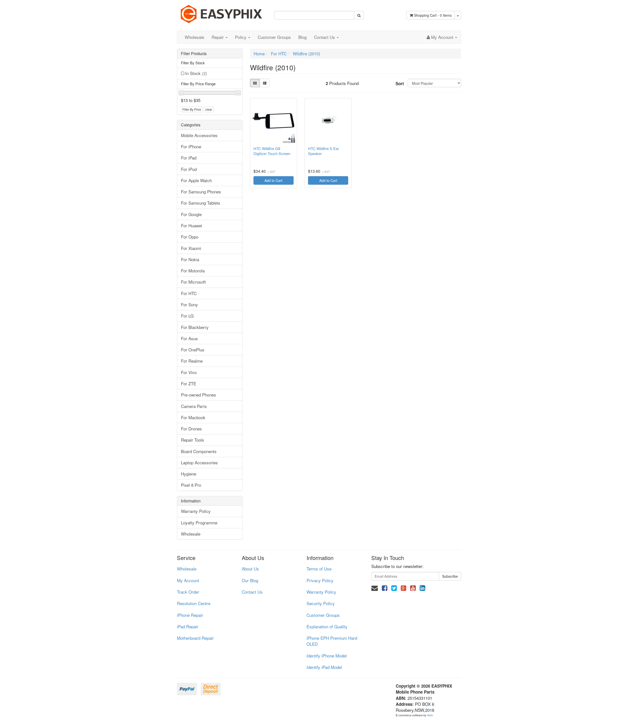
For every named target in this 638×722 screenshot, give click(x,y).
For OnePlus (192, 349)
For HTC (189, 293)
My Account (188, 580)
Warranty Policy (196, 511)
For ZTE (188, 383)
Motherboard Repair (195, 638)
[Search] (359, 15)
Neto (430, 715)
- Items (433, 15)
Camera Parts (194, 406)
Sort (400, 83)
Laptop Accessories (199, 462)
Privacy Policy (320, 580)
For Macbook (193, 417)
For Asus (189, 338)
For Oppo (189, 237)
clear (208, 109)
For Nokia (190, 259)
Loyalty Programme (199, 522)
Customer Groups (274, 37)
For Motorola (193, 270)
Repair (218, 37)
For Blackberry (195, 327)
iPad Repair (187, 626)
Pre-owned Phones (198, 395)
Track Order (188, 592)
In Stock (196, 73)
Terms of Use (319, 568)
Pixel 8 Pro (191, 485)
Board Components (199, 451)
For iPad (188, 158)
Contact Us (325, 37)
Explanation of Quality (327, 626)
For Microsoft (193, 282)
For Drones (191, 428)
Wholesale (194, 37)
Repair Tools (192, 440)
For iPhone (191, 146)
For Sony (189, 304)
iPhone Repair (190, 615)
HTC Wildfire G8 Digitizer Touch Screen (271, 151)
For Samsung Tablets (200, 203)
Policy (241, 37)
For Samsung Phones (201, 191)
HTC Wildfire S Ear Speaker (323, 151)
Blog (302, 37)
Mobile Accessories (199, 135)
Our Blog (250, 580)
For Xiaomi (191, 248)
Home (259, 53)
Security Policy (321, 603)
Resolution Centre (193, 603)
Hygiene (188, 474)
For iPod (189, 169)
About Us (250, 568)
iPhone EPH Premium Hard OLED (332, 641)
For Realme (192, 361)
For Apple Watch (196, 180)
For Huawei (191, 225)
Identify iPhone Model (327, 655)
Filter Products (194, 53)
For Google (191, 214)
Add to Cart (273, 180)
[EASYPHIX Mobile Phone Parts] (222, 12)
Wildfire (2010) (306, 53)
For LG (187, 316)
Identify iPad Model (324, 667)
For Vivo (189, 372)
